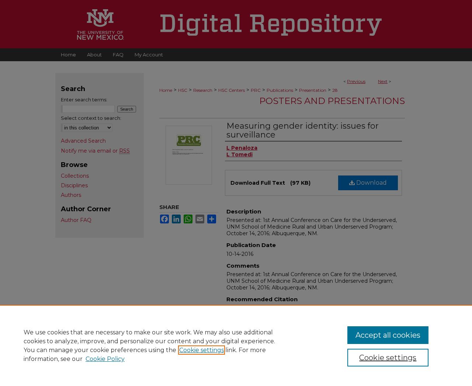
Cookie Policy (105, 358)
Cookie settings (201, 350)
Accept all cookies (387, 335)
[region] (236, 345)
